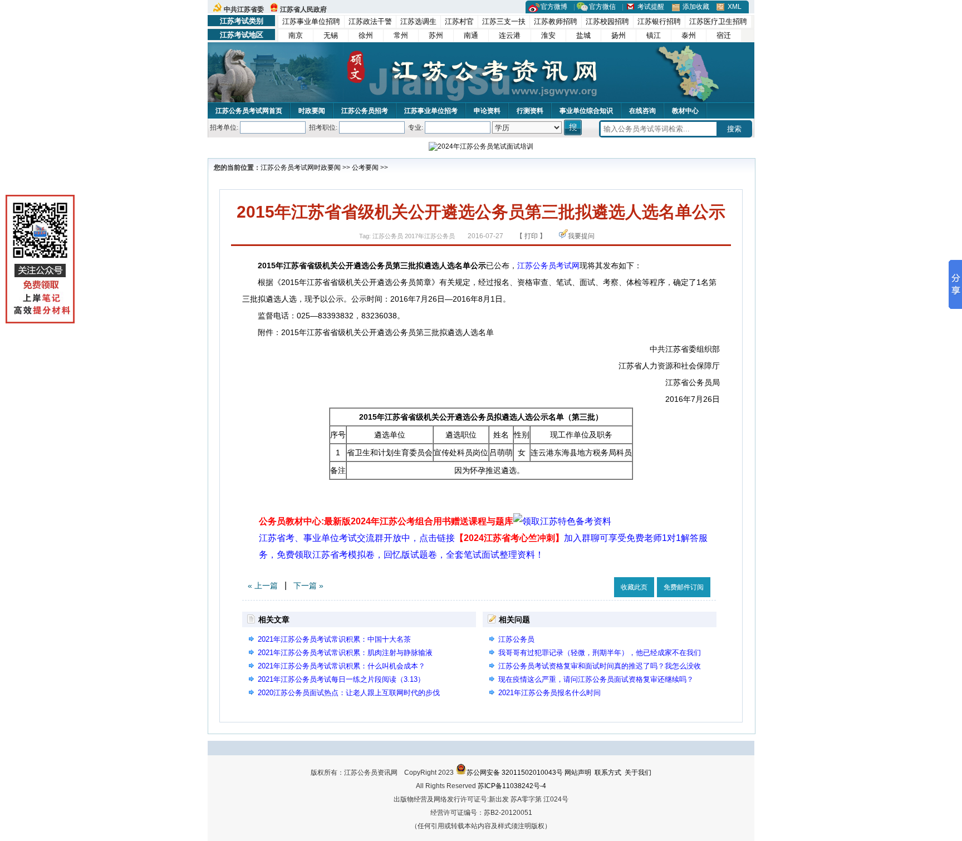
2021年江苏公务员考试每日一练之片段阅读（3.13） (341, 679)
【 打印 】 (531, 236)
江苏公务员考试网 (287, 167)
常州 (401, 35)
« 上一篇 (263, 585)
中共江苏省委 (244, 9)
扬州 (618, 35)
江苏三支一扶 (504, 21)
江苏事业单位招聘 (311, 21)
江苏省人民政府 (303, 9)
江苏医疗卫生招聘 (718, 21)
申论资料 (487, 111)
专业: (415, 127)
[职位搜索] (573, 127)
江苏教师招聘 (555, 21)
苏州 (436, 35)
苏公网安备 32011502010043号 (515, 772)
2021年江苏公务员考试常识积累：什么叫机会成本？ (341, 666)
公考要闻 (365, 167)
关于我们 (638, 772)
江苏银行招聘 (659, 21)
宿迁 (723, 35)
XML (735, 7)
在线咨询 (642, 111)
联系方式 (608, 772)
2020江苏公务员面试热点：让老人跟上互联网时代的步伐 (349, 692)
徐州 (366, 35)
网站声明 (578, 772)
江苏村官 (459, 21)
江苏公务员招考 (364, 111)
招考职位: (323, 127)
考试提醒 (650, 7)
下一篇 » (308, 585)
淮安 (548, 35)
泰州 (688, 35)
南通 (471, 35)
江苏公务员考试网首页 (248, 111)
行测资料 (530, 111)
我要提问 (581, 236)
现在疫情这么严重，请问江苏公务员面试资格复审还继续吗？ (596, 679)
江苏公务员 (516, 639)
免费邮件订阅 (684, 587)
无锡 (330, 35)
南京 (295, 35)
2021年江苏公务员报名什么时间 (549, 692)
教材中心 (685, 111)
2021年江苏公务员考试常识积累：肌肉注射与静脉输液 (345, 652)
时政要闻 (311, 111)
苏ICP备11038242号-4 (512, 786)
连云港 (510, 35)
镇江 (653, 35)
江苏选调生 (418, 21)
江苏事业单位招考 (431, 111)
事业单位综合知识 (586, 111)
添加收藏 (696, 7)
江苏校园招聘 (607, 21)
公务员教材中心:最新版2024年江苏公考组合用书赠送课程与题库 (386, 521)
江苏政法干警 (370, 21)
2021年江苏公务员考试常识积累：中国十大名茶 (334, 639)
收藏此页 (634, 587)
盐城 (583, 35)
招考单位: (224, 127)
